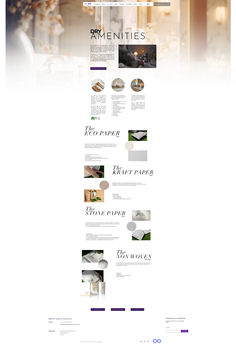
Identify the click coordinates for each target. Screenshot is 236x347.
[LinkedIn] (141, 341)
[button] (115, 4)
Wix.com (100, 341)
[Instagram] (148, 341)
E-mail (167, 327)
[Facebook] (144, 341)
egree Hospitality (60, 319)
